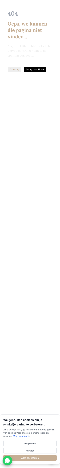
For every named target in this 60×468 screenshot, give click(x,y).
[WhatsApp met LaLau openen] (7, 460)
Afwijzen (30, 450)
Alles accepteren (30, 457)
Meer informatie (21, 436)
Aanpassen (30, 443)
